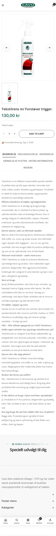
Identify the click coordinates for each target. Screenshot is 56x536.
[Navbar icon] (3, 5)
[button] (53, 5)
